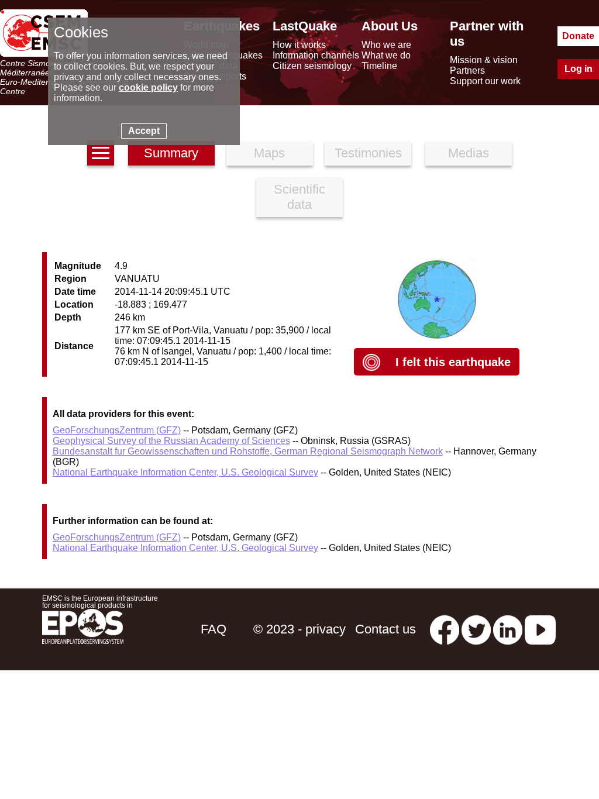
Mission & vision (484, 60)
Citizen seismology (312, 66)
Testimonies (368, 153)
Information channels (316, 55)
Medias (468, 153)
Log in (578, 69)
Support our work (485, 81)
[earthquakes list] (100, 153)
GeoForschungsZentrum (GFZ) (117, 430)
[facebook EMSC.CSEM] (444, 629)
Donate (578, 36)
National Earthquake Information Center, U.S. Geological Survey (185, 472)
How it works (299, 45)
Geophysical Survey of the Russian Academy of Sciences (171, 441)
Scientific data (299, 197)
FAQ (213, 629)
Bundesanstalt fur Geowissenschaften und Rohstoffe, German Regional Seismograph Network (248, 451)
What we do (386, 55)
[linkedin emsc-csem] (507, 629)
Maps (269, 153)
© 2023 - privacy (299, 629)
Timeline (379, 66)
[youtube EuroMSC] (540, 629)
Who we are (386, 45)
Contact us (385, 629)
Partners (467, 70)
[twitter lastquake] (476, 629)
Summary (171, 153)
